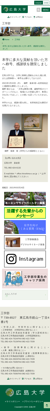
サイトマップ (15, 17)
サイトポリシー (13, 401)
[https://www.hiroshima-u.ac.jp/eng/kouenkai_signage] (25, 242)
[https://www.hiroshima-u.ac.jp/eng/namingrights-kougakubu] (25, 199)
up (47, 406)
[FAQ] (25, 227)
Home (7, 40)
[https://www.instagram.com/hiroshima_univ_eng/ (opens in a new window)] (25, 259)
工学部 (6, 23)
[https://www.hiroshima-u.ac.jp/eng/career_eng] (25, 278)
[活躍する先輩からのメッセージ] (25, 213)
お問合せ (39, 17)
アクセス (28, 17)
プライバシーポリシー (33, 401)
